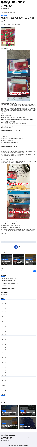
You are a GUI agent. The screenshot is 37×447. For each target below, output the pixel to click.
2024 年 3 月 (4, 339)
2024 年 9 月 (4, 324)
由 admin (4, 24)
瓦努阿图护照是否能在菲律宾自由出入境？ (9, 280)
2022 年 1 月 (4, 380)
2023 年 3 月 (4, 370)
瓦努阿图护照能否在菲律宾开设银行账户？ (9, 288)
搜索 (2, 268)
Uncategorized (4, 15)
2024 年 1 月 (4, 344)
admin (21, 246)
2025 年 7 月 (4, 303)
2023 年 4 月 (4, 367)
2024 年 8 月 (4, 326)
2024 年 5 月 (4, 334)
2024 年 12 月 (4, 316)
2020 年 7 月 (4, 388)
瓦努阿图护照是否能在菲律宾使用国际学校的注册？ (10, 283)
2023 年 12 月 (4, 347)
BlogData (21, 445)
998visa (3, 397)
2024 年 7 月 (4, 329)
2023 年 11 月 (4, 349)
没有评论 (13, 24)
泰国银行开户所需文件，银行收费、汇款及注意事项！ (18, 263)
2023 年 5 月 (4, 365)
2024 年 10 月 (4, 321)
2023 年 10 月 (4, 352)
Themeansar (26, 445)
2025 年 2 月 (4, 311)
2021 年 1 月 (4, 385)
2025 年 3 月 (4, 308)
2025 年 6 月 (4, 306)
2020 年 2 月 (4, 390)
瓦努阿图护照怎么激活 (25, 426)
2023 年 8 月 (4, 357)
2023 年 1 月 (4, 375)
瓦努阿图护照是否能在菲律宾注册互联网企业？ (9, 278)
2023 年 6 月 (4, 362)
